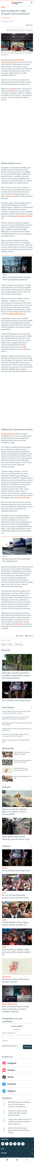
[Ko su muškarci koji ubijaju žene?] (17, 690)
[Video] (7, 1160)
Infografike (6, 977)
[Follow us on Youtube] (10, 1143)
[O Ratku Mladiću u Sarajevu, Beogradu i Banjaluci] (7, 754)
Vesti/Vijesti (8, 707)
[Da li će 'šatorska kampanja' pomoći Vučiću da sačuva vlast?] (17, 882)
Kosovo (5, 868)
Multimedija (8, 748)
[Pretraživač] (26, 1160)
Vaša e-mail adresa (9, 1033)
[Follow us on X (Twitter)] (6, 1143)
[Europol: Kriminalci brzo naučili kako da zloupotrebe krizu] (17, 546)
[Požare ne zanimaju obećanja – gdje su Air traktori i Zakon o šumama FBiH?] (17, 798)
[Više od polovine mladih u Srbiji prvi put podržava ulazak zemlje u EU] (17, 936)
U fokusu (6, 846)
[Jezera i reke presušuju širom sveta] (7, 779)
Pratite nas (27, 1047)
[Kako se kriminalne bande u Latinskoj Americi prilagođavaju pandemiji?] (17, 265)
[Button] (29, 25)
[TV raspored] (22, 1143)
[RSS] (18, 1143)
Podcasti (6, 787)
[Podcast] (17, 1160)
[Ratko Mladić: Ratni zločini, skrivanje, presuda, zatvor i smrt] (17, 826)
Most (4, 893)
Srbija (4, 920)
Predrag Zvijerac (6, 18)
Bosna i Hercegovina (9, 1004)
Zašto (3, 7)
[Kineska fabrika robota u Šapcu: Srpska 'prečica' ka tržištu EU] (17, 909)
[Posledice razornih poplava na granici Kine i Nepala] (7, 762)
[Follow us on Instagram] (14, 1143)
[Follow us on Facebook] (2, 1143)
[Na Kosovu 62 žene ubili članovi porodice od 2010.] (7, 770)
